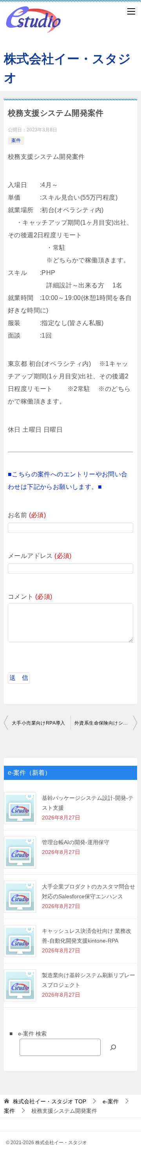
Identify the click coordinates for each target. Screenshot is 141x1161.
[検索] (113, 1047)
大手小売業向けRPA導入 (38, 723)
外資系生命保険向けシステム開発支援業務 (105, 723)
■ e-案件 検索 (25, 1033)
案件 (16, 140)
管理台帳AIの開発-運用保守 (75, 842)
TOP (49, 1101)
